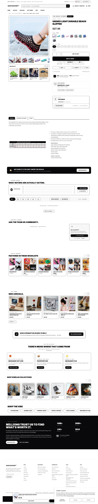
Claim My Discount (49, 259)
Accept (75, 500)
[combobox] (34, 245)
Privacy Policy (70, 495)
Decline (88, 500)
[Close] (67, 226)
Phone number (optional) (37, 241)
